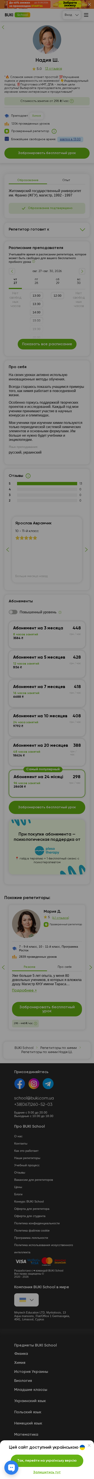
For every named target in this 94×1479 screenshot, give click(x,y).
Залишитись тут (47, 1472)
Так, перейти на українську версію (47, 1461)
